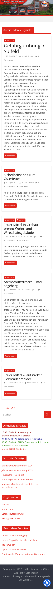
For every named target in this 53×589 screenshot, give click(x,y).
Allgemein (9, 40)
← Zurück (9, 407)
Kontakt (5, 504)
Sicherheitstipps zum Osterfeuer (19, 176)
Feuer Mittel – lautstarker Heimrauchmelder (23, 377)
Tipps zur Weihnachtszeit (14, 549)
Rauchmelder (8, 544)
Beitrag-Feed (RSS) (11, 518)
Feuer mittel (24, 240)
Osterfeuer (23, 186)
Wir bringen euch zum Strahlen (17, 479)
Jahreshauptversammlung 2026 (17, 465)
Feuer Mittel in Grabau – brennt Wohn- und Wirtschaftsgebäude (22, 228)
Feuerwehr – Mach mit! (13, 474)
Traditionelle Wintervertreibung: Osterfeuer (23, 554)
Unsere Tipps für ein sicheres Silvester (21, 540)
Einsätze (20, 220)
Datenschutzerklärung (13, 513)
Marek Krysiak (28, 56)
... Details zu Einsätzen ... (14, 448)
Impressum (7, 509)
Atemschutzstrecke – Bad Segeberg (23, 284)
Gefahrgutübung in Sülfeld (25, 48)
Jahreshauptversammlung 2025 (17, 470)
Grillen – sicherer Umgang (14, 535)
